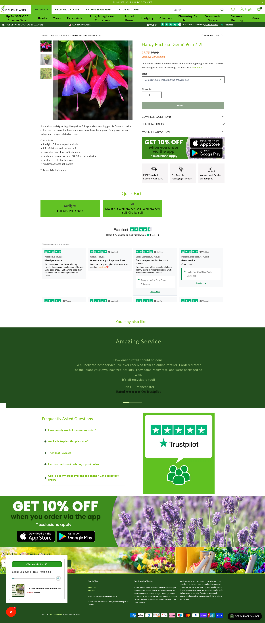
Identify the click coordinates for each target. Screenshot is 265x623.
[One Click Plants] (14, 9)
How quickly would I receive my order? (72, 430)
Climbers (165, 18)
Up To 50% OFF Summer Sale (17, 18)
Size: (144, 73)
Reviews (91, 590)
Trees (57, 18)
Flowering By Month (187, 18)
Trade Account (129, 9)
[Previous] (55, 80)
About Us (92, 587)
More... (257, 18)
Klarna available (81, 25)
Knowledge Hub (98, 9)
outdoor (41, 9)
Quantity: (147, 88)
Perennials (74, 18)
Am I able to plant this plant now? (68, 441)
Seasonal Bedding (237, 18)
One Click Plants (55, 614)
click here (197, 67)
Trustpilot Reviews (59, 452)
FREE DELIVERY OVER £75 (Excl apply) (24, 25)
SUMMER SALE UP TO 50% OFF (132, 2)
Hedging (147, 18)
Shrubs (42, 18)
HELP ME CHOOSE (67, 9)
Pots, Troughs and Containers (103, 18)
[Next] (130, 80)
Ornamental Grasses (213, 18)
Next (218, 35)
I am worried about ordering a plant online (73, 464)
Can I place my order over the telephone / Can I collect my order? (83, 477)
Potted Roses (129, 18)
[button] (245, 616)
